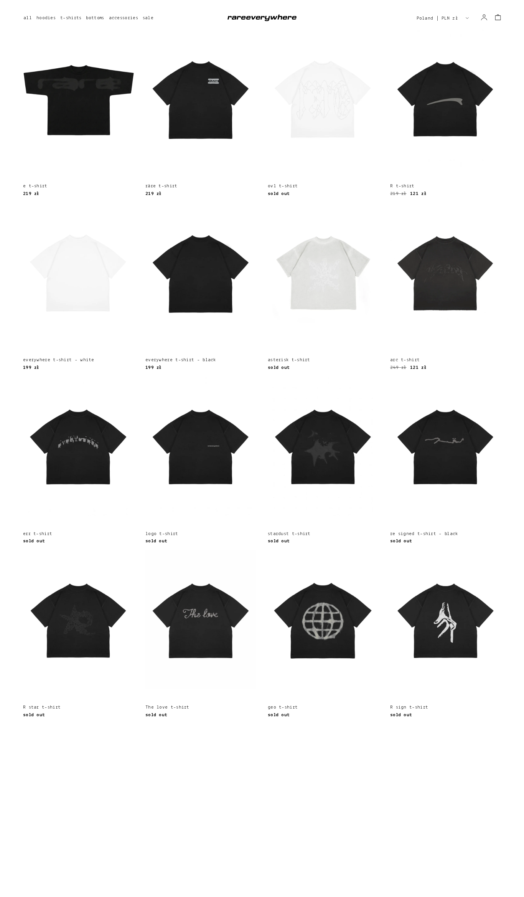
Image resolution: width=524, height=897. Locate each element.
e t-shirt (35, 185)
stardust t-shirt (289, 533)
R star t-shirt (42, 707)
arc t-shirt (405, 359)
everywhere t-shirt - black (180, 359)
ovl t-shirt (283, 185)
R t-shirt (402, 185)
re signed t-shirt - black (424, 533)
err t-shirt (37, 533)
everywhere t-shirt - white (58, 359)
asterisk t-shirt (289, 359)
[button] (498, 17)
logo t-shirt (161, 533)
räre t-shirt (161, 185)
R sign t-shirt (409, 707)
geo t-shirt (283, 707)
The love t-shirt (167, 707)
